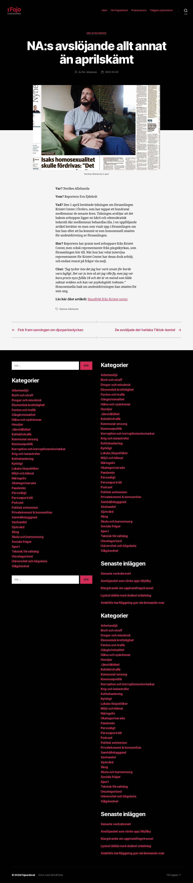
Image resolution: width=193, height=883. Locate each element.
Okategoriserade (24, 483)
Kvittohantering (23, 459)
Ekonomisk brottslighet (28, 405)
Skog (15, 532)
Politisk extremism (25, 507)
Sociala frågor (22, 541)
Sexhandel (19, 522)
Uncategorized (96, 33)
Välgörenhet (20, 566)
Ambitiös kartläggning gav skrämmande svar (132, 602)
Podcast (17, 502)
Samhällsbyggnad (24, 517)
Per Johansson (89, 72)
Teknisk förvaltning (25, 551)
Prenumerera (138, 10)
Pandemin (19, 488)
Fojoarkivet (28, 875)
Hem (104, 10)
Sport (16, 546)
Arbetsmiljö (20, 390)
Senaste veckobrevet (116, 573)
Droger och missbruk (27, 400)
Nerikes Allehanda (68, 309)
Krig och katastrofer (26, 454)
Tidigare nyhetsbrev (161, 10)
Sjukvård (18, 527)
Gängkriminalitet (23, 415)
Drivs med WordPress (50, 875)
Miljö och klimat (23, 473)
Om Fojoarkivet (119, 10)
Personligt (19, 493)
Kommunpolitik (22, 444)
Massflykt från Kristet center (108, 299)
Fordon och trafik (24, 410)
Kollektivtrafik (22, 434)
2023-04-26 (111, 72)
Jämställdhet (21, 429)
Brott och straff (22, 395)
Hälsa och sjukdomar (27, 419)
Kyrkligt (17, 463)
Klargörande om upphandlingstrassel (127, 588)
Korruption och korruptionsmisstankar (39, 449)
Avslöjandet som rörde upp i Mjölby (126, 581)
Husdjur (17, 424)
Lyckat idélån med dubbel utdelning (126, 595)
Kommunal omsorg (25, 439)
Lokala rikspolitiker (25, 468)
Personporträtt (22, 498)
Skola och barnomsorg (28, 537)
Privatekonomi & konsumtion (32, 512)
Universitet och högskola (29, 561)
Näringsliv (19, 478)
